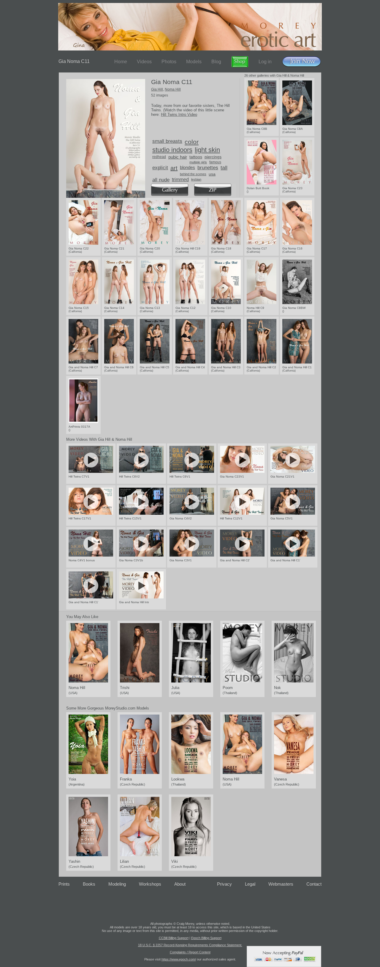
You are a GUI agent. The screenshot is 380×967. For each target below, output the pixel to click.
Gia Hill (157, 89)
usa (212, 174)
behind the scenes (193, 174)
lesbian (196, 179)
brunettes (207, 167)
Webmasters (280, 884)
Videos (144, 61)
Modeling (117, 884)
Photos (169, 61)
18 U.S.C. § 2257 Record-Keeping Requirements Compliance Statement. (190, 945)
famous (215, 162)
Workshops (150, 884)
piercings (213, 156)
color (192, 141)
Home (120, 61)
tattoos (195, 156)
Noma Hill (173, 89)
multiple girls (198, 162)
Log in (265, 61)
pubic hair (177, 156)
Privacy (224, 884)
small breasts (167, 141)
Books (89, 884)
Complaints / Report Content (190, 952)
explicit (160, 167)
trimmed (180, 179)
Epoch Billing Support (206, 938)
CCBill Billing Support (174, 938)
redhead (159, 157)
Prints (64, 884)
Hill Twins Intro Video (179, 114)
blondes (187, 167)
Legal (250, 884)
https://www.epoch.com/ (179, 959)
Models (194, 61)
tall (224, 168)
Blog (216, 61)
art (174, 168)
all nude (161, 180)
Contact (314, 884)
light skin (207, 150)
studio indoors (172, 150)
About (180, 884)
